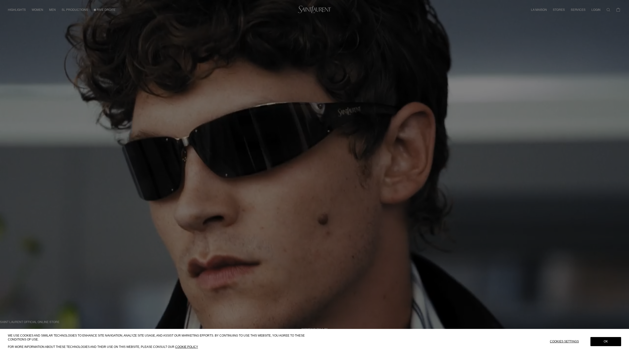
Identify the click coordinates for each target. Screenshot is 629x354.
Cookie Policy (186, 347)
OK (606, 341)
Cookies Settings (564, 341)
